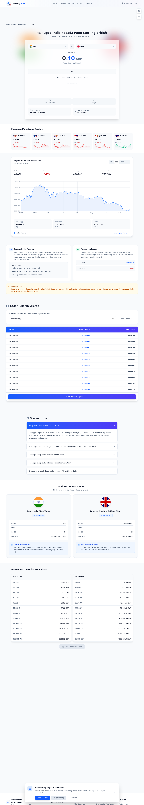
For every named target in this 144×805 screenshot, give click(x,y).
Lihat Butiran (125, 319)
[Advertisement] (72, 14)
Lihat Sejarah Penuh (121, 233)
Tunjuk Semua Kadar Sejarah (72, 397)
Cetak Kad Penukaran (73, 646)
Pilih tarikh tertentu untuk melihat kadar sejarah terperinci (29, 314)
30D (116, 162)
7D (111, 162)
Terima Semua (43, 798)
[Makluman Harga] (136, 3)
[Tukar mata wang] (72, 46)
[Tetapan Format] (139, 10)
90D (122, 162)
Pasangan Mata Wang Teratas (71, 3)
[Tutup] (115, 793)
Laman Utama (11, 24)
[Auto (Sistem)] (139, 16)
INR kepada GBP (24, 24)
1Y (127, 162)
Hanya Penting (59, 798)
